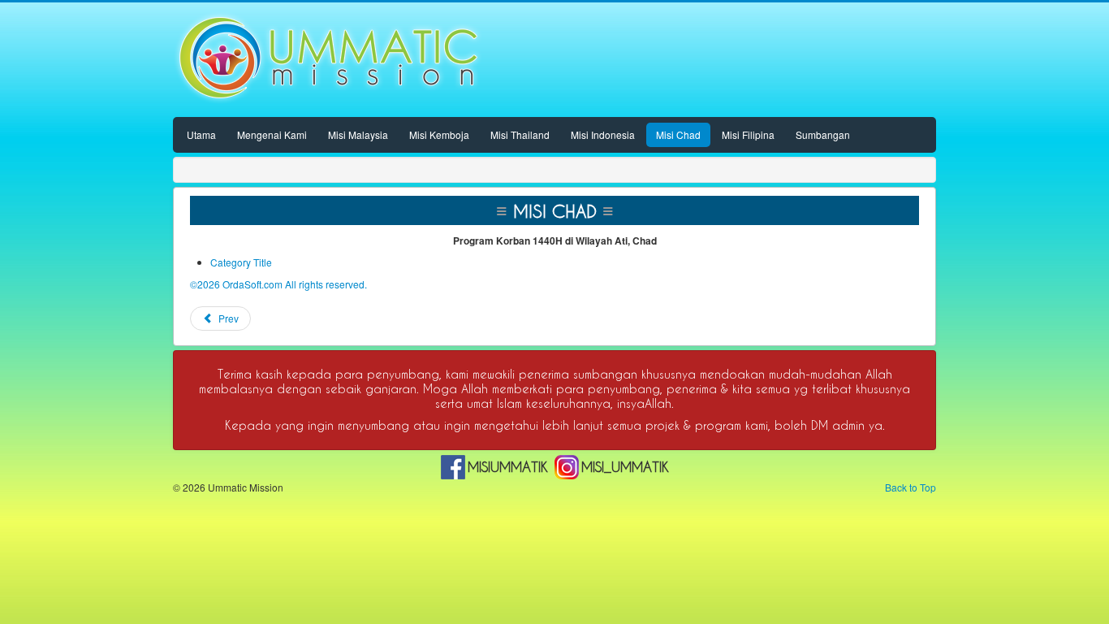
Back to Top (910, 487)
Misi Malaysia (358, 134)
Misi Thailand (520, 134)
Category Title (241, 262)
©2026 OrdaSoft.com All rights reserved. (278, 284)
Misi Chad (678, 134)
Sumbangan (823, 134)
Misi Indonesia (603, 134)
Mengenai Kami (272, 134)
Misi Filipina (748, 134)
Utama (201, 134)
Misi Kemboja (439, 134)
